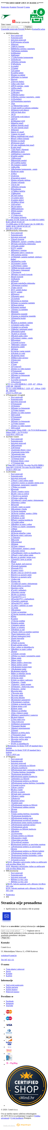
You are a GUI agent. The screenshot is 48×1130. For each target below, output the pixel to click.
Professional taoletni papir (22, 818)
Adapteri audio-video (20, 325)
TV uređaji (16, 248)
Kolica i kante (17, 790)
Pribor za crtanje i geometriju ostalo (25, 656)
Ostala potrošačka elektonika (23, 283)
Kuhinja (15, 831)
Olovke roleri (17, 678)
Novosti (20, 7)
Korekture (16, 610)
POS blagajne (17, 90)
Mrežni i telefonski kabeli (21, 329)
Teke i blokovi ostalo (19, 713)
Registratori (16, 542)
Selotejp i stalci (17, 516)
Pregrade (15, 489)
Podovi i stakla (17, 796)
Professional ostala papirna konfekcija (26, 822)
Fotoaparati (16, 371)
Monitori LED (18, 121)
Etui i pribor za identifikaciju (22, 647)
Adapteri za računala (19, 327)
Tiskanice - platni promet (21, 684)
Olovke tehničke (18, 676)
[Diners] (9, 1034)
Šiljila (13, 616)
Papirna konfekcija (19, 768)
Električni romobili (19, 314)
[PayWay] (12, 1064)
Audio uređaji (17, 246)
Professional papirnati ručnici (23, 825)
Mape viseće (16, 660)
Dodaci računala (17, 182)
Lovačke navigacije (19, 380)
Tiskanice (15, 538)
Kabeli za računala (18, 334)
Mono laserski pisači (20, 125)
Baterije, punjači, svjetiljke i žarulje (26, 242)
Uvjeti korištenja (17, 1118)
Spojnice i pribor (18, 502)
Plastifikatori (16, 741)
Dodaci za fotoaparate (20, 375)
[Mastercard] (9, 1014)
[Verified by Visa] (9, 1047)
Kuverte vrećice (18, 551)
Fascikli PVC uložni (20, 603)
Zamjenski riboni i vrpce (21, 450)
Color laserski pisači (19, 128)
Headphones (17, 209)
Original (15, 448)
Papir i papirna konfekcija (22, 520)
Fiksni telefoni (17, 305)
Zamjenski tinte (18, 454)
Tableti (14, 68)
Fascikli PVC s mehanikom (22, 599)
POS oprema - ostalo (20, 86)
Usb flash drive (18, 112)
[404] (26, 1105)
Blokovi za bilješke (19, 711)
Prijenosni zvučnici (19, 285)
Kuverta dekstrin (18, 698)
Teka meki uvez (18, 719)
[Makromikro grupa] (6, 22)
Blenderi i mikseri (19, 345)
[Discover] (9, 1040)
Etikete (14, 544)
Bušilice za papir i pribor (21, 524)
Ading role (15, 579)
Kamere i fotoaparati (20, 270)
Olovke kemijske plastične (22, 614)
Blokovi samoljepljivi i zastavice (24, 715)
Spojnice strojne (18, 592)
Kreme (14, 809)
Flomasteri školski (18, 726)
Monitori (16, 53)
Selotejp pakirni (18, 625)
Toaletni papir (17, 803)
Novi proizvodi (17, 35)
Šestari (14, 651)
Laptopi (15, 71)
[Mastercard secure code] (9, 1054)
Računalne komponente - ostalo (24, 169)
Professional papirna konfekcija (24, 776)
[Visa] (9, 1027)
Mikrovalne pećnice (19, 358)
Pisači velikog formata (20, 139)
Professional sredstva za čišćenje (24, 781)
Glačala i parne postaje (20, 351)
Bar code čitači (17, 84)
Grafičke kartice (18, 163)
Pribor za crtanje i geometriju (23, 527)
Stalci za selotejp (18, 627)
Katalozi (13, 7)
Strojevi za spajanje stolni (21, 575)
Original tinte (17, 463)
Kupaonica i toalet (19, 838)
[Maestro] (9, 1021)
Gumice (14, 619)
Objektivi (15, 406)
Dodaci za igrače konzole (21, 274)
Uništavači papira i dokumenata (24, 584)
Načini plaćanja (12, 987)
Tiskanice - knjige (18, 689)
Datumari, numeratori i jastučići (24, 485)
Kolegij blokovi (17, 717)
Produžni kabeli (18, 331)
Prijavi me (5, 938)
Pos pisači (16, 88)
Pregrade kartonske (19, 566)
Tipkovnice (17, 215)
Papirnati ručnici (17, 801)
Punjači (15, 281)
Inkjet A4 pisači (18, 134)
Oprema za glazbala (19, 301)
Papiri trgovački (17, 638)
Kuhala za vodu (18, 353)
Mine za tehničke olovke (21, 673)
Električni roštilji (18, 347)
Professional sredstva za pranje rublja (26, 853)
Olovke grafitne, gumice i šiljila (24, 513)
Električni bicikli (18, 318)
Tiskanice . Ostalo (18, 682)
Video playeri (16, 288)
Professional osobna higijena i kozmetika (27, 783)
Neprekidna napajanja (21, 101)
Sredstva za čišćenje (20, 779)
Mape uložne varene (19, 665)
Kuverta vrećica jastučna (21, 737)
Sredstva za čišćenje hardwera (23, 829)
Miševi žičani (17, 202)
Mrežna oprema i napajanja (23, 49)
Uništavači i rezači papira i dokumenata (27, 500)
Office (14, 174)
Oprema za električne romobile (23, 316)
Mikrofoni (16, 193)
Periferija (16, 64)
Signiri (14, 730)
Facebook (10, 1001)
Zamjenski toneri (18, 456)
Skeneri (15, 130)
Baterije (15, 279)
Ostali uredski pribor (19, 645)
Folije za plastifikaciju (20, 744)
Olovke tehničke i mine (21, 533)
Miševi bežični (18, 191)
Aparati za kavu (18, 342)
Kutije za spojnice (18, 594)
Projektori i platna (19, 266)
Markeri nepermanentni (20, 728)
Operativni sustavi (18, 178)
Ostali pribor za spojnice (21, 586)
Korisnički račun (38, 29)
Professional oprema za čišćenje (24, 805)
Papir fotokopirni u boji (20, 634)
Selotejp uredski (17, 623)
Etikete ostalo (16, 708)
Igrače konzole (17, 239)
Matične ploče (18, 152)
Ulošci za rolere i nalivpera (22, 680)
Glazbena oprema (19, 255)
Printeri (15, 55)
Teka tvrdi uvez (17, 722)
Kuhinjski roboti (17, 356)
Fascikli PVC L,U (18, 597)
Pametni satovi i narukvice (22, 253)
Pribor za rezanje (18, 487)
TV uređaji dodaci (19, 290)
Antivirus (15, 176)
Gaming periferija (18, 217)
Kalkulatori (16, 531)
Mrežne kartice (17, 95)
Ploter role (15, 641)
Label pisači (16, 147)
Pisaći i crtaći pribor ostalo (22, 481)
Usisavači (16, 367)
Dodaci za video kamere (21, 369)
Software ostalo (17, 171)
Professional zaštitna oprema (23, 807)
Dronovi (15, 294)
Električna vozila (18, 261)
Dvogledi (15, 377)
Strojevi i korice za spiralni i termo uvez (27, 483)
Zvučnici (16, 204)
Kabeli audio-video (19, 336)
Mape (14, 529)
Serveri (14, 44)
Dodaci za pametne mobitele (23, 303)
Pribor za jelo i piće (19, 879)
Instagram (10, 1003)
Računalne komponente (22, 57)
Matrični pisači (17, 123)
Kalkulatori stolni (18, 669)
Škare (13, 562)
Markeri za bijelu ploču (20, 733)
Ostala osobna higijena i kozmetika (25, 814)
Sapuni (14, 812)
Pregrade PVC (17, 568)
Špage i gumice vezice (20, 491)
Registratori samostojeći (20, 700)
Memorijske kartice (20, 106)
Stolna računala (18, 62)
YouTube (9, 1006)
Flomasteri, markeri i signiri (23, 548)
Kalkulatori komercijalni (21, 667)
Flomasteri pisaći (18, 735)
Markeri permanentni (20, 724)
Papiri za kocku (18, 643)
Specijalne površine (19, 840)
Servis (8, 971)
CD (13, 114)
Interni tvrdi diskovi (20, 110)
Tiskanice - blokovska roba (22, 687)
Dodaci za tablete (18, 75)
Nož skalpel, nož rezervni (21, 564)
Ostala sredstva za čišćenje (22, 836)
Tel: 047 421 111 (7, 960)
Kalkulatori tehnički (19, 671)
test (13, 320)
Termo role (15, 581)
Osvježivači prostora (20, 842)
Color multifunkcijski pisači (22, 145)
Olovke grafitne (18, 621)
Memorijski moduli (19, 160)
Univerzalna (16, 833)
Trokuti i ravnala (18, 654)
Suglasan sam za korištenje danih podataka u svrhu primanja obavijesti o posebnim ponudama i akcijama (22, 933)
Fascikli (15, 505)
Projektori (15, 340)
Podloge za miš (18, 518)
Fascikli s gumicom (19, 601)
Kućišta (15, 167)
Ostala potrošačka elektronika (23, 244)
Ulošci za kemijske (18, 612)
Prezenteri (16, 213)
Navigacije (16, 272)
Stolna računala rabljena (20, 180)
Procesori (16, 158)
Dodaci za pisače (18, 141)
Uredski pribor (17, 522)
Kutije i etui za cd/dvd (20, 494)
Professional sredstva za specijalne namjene (28, 844)
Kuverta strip (17, 693)
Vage (14, 364)
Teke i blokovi (18, 546)
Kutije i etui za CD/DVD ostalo (23, 573)
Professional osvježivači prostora (24, 820)
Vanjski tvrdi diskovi (20, 117)
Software (16, 60)
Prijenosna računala (20, 42)
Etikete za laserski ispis (21, 704)
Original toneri (17, 459)
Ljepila (14, 608)
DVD (14, 119)
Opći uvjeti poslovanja (14, 985)
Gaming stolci (17, 198)
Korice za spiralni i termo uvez (23, 557)
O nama (27, 7)
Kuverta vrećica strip (19, 739)
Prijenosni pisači (17, 143)
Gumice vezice (17, 570)
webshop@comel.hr (9, 955)
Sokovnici (16, 360)
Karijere (9, 976)
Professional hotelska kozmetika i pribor (27, 855)
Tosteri (14, 362)
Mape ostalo (16, 658)
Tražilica (28, 27)
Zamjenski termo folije (20, 452)
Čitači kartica (17, 196)
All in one (15, 185)
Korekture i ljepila (19, 509)
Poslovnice (5, 7)
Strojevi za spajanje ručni (21, 577)
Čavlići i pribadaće (18, 590)
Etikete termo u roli (19, 706)
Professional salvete (19, 827)
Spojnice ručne (17, 588)
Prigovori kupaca (12, 992)
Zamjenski (16, 445)
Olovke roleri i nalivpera (21, 535)
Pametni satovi (17, 296)
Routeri (15, 92)
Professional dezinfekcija (21, 774)
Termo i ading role (19, 498)
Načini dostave (11, 989)
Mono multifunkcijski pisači (22, 136)
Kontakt (9, 974)
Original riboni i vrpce (20, 461)
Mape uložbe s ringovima (21, 662)
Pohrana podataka (19, 51)
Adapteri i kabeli (19, 165)
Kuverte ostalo (17, 695)
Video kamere (18, 373)
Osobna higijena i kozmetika (23, 772)
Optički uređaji (17, 156)
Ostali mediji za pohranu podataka (24, 108)
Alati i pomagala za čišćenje (23, 765)
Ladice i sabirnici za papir (22, 605)
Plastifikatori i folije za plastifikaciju (25, 553)
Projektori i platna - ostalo (22, 338)
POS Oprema (17, 46)
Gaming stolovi (17, 200)
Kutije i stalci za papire (20, 507)
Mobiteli (14, 312)
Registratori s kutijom (20, 702)
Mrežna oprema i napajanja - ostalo (25, 97)
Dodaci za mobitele (19, 310)
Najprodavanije (17, 38)
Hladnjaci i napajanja (20, 154)
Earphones (16, 189)
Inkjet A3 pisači (17, 132)
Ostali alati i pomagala (20, 794)
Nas (13, 103)
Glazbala (15, 299)
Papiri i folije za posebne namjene (25, 632)
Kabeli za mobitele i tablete (22, 323)
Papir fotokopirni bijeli (20, 636)
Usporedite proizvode (9, 29)
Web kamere (17, 211)
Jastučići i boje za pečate (21, 559)
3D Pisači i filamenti (20, 149)
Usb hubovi (16, 206)
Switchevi (16, 99)
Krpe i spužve (17, 787)
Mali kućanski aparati (20, 268)
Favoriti (21, 29)
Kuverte (15, 540)
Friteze (14, 349)
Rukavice (15, 798)
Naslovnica (10, 895)
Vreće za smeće (18, 792)
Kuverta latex (16, 691)
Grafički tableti (17, 73)
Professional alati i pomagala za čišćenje (27, 770)
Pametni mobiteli (18, 307)
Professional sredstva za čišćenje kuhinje (27, 851)
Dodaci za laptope (19, 77)
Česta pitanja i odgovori (15, 969)
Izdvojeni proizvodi (18, 40)
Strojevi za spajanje (19, 496)
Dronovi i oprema (19, 250)
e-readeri (15, 66)
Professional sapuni (19, 858)
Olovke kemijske (18, 511)
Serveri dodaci (17, 82)
